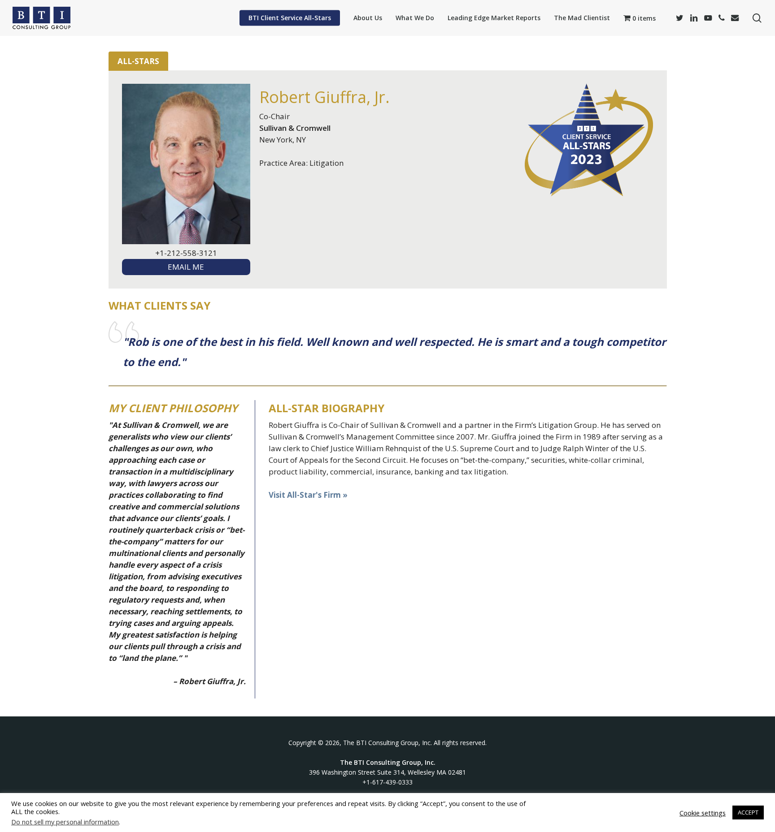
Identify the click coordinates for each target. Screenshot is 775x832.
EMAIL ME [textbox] (186, 267)
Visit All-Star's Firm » (308, 495)
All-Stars (138, 61)
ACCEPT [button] (748, 812)
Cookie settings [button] (702, 813)
